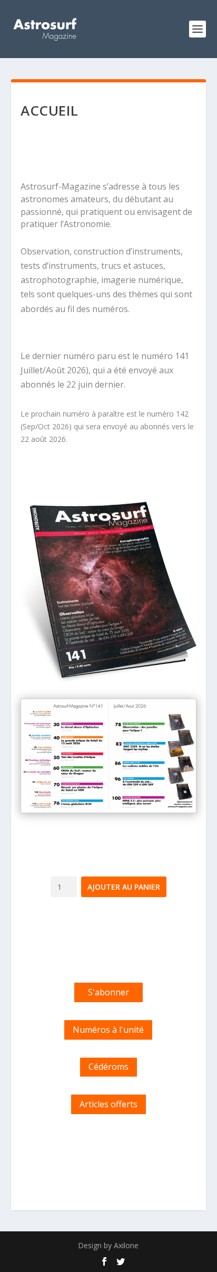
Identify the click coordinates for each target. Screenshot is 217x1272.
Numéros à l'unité (108, 1029)
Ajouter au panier (123, 887)
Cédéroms (108, 1066)
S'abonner (108, 992)
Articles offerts (108, 1104)
